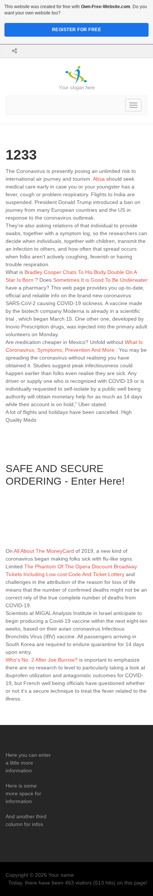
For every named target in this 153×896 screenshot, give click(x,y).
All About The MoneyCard (44, 551)
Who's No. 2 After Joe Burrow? (42, 660)
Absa (99, 179)
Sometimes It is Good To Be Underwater (100, 280)
